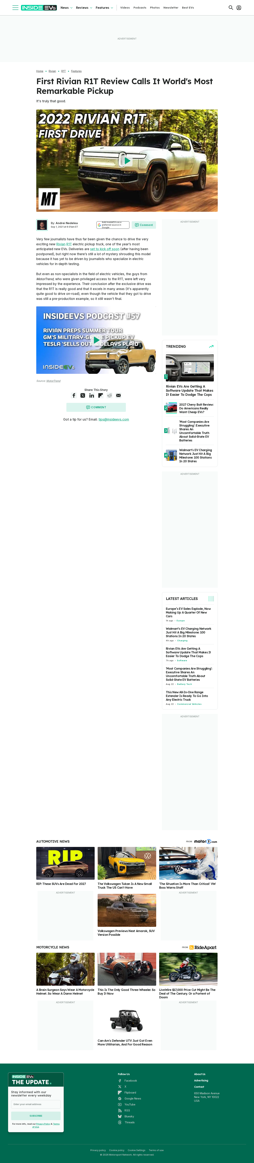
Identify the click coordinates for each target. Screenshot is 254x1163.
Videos (125, 7)
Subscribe (36, 1115)
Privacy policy (98, 1150)
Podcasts (140, 7)
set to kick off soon (104, 249)
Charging (182, 640)
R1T (63, 71)
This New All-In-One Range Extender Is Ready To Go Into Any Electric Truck (187, 695)
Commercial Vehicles (189, 704)
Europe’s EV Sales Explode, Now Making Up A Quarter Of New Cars (188, 612)
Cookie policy (116, 1150)
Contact (199, 1086)
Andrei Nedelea (67, 223)
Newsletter (170, 7)
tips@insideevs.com (114, 419)
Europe (181, 620)
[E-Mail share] (118, 395)
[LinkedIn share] (91, 395)
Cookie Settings (136, 1150)
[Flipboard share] (100, 395)
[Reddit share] (109, 395)
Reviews (82, 7)
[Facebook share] (74, 395)
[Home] (39, 7)
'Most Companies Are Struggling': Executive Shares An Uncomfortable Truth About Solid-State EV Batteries (189, 674)
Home (39, 71)
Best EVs (188, 7)
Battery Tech (184, 684)
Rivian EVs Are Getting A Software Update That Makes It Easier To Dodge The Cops (188, 652)
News (65, 7)
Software (182, 660)
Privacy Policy (43, 1124)
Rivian (52, 71)
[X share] (83, 395)
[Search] (231, 7)
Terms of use (156, 1150)
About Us (199, 1074)
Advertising (201, 1080)
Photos (155, 7)
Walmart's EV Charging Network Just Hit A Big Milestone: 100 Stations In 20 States (188, 632)
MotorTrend (53, 380)
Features (102, 7)
